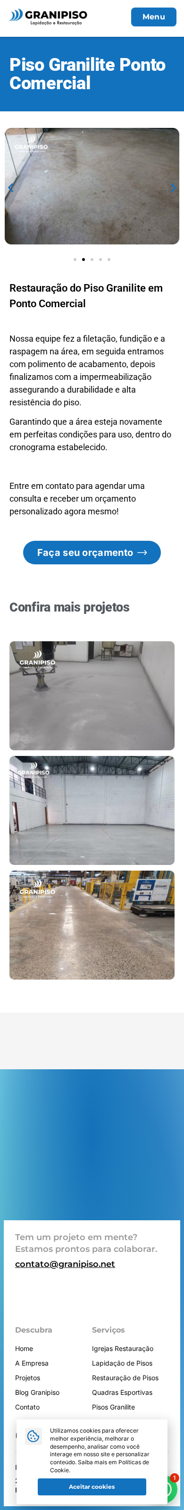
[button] (11, 187)
